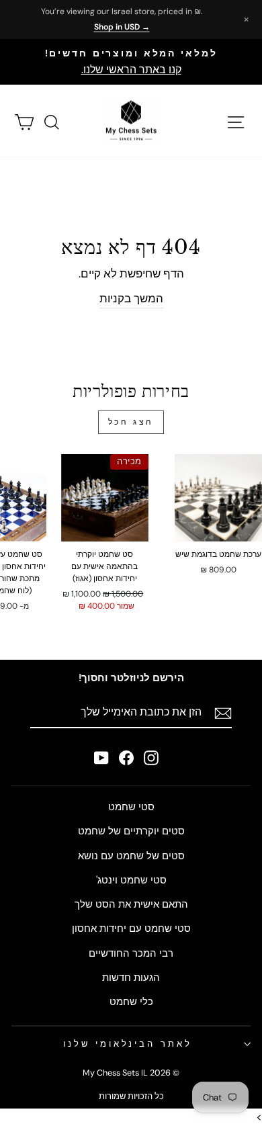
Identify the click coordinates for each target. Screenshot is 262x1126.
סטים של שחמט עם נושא (131, 856)
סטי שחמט (131, 807)
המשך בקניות (131, 299)
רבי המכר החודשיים (131, 953)
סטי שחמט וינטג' (131, 880)
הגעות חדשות (131, 977)
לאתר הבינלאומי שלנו (128, 1043)
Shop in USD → (122, 26)
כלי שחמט (131, 1001)
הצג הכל (131, 422)
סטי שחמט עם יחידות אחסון (131, 928)
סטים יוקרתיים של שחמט (131, 831)
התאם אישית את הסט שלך (131, 904)
